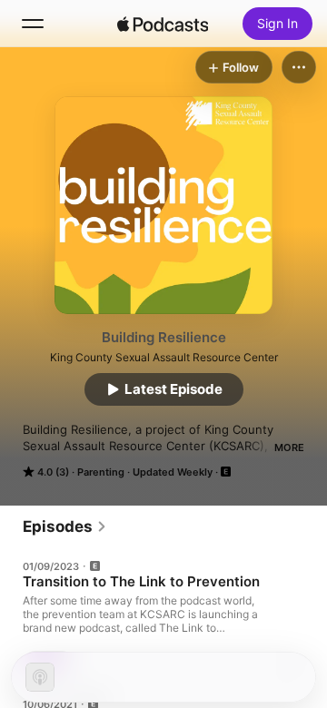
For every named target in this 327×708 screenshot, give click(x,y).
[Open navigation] (33, 24)
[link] (65, 526)
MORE (289, 447)
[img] (163, 24)
